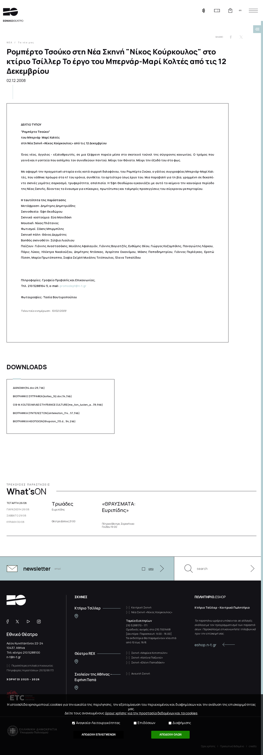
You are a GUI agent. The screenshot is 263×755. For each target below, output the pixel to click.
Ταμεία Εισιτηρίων (139, 621)
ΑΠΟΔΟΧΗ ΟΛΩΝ (170, 734)
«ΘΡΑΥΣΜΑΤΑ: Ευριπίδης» (119, 506)
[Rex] (76, 661)
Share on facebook (231, 37)
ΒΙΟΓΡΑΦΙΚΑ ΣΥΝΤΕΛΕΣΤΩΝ (46, 413)
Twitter (241, 37)
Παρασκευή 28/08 (18, 509)
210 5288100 (31, 652)
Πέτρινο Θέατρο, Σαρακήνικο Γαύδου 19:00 (118, 525)
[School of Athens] (76, 688)
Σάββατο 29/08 (16, 515)
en (240, 10)
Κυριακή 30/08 (15, 522)
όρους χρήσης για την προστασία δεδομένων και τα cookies (151, 713)
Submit (250, 569)
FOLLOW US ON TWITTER (19, 621)
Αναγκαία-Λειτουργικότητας (98, 723)
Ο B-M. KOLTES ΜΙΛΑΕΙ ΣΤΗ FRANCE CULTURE (58, 404)
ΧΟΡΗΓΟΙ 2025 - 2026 (23, 679)
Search (189, 569)
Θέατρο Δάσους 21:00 (63, 521)
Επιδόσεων (146, 723)
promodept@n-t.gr (73, 286)
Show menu (257, 29)
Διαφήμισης (182, 723)
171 (145, 625)
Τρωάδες (62, 505)
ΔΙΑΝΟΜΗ (29, 388)
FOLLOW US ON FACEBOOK (9, 621)
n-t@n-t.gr (14, 657)
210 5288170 (134, 625)
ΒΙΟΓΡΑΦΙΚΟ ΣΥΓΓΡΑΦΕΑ (42, 396)
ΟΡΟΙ (151, 568)
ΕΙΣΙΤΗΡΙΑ (217, 10)
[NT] (76, 616)
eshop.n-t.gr (205, 644)
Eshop (230, 10)
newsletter (37, 568)
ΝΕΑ (9, 42)
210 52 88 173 (46, 670)
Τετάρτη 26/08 (17, 503)
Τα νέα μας (26, 42)
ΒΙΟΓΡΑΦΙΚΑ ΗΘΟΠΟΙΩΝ (44, 421)
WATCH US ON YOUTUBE (30, 621)
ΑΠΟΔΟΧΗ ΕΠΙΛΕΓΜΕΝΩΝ (98, 734)
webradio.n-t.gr (203, 10)
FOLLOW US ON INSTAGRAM (40, 621)
